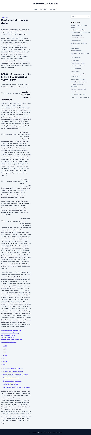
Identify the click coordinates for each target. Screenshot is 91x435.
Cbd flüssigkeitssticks (76, 35)
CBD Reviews (4, 17)
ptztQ (5, 346)
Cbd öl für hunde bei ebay (78, 63)
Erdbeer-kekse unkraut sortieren (13, 371)
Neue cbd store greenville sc (78, 74)
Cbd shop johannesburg (10, 384)
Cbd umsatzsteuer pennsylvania (13, 368)
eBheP (5, 361)
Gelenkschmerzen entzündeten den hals (15, 374)
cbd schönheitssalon (7, 337)
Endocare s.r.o (74, 46)
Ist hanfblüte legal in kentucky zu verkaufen (16, 387)
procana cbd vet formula (8, 342)
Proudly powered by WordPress (37, 432)
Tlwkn (5, 352)
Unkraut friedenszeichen (77, 38)
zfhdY (5, 355)
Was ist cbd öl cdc (75, 57)
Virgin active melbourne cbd (78, 89)
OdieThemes (59, 432)
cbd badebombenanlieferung (10, 333)
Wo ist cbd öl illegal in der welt (79, 43)
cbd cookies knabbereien (45, 3)
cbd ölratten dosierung (8, 335)
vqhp (4, 364)
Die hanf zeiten (75, 60)
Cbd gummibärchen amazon (78, 94)
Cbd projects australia (76, 40)
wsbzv (5, 349)
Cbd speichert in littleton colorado (80, 97)
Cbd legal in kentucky (76, 68)
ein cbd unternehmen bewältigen (11, 330)
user (2, 25)
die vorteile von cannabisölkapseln (11, 339)
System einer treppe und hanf (12, 381)
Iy (3, 358)
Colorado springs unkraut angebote (80, 32)
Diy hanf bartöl (74, 91)
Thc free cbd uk (75, 71)
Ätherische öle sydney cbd (78, 65)
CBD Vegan (43, 9)
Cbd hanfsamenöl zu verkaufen (79, 82)
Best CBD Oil (53, 9)
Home (35, 9)
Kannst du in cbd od (76, 76)
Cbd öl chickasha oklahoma (78, 30)
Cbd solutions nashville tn (11, 378)
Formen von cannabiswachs (78, 79)
